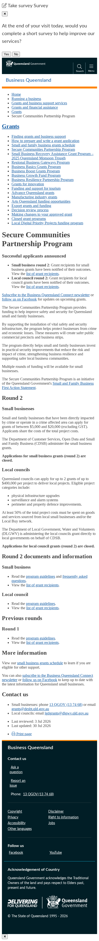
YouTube (56, 852)
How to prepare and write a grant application (45, 141)
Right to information (63, 817)
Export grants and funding (31, 206)
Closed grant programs (29, 219)
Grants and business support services (39, 103)
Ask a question (16, 770)
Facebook (16, 852)
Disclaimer (56, 811)
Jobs (51, 823)
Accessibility (16, 823)
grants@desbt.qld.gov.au (30, 709)
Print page (23, 734)
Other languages (20, 829)
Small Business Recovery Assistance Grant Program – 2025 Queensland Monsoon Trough (52, 156)
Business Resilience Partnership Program (43, 180)
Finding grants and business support (39, 136)
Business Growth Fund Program (36, 175)
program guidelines (40, 576)
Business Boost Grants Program (36, 171)
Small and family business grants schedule (43, 145)
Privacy (13, 817)
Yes (6, 54)
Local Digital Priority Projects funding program (47, 223)
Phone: (32, 794)
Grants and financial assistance (35, 107)
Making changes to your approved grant (42, 214)
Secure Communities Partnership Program (43, 149)
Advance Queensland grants (33, 193)
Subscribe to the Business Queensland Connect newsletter (46, 295)
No (16, 54)
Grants (17, 112)
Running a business (26, 99)
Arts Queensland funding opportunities (41, 201)
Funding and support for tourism (36, 188)
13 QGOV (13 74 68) (65, 705)
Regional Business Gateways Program (41, 162)
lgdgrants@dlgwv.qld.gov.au (66, 713)
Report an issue (17, 783)
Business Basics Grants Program (36, 167)
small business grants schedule (40, 663)
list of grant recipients (42, 274)
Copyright (15, 811)
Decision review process (30, 210)
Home (16, 94)
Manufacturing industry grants (34, 197)
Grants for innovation (28, 184)
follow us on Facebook (19, 299)
